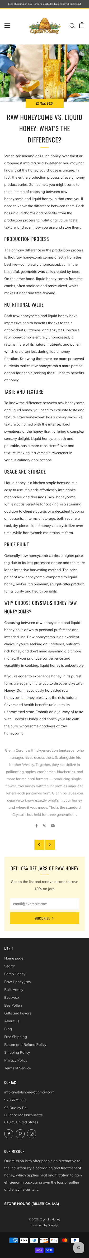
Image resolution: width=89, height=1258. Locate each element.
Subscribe (42, 918)
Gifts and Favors (17, 1013)
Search (9, 966)
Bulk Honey (13, 989)
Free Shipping (15, 1036)
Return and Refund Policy (25, 1044)
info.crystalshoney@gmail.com (29, 1092)
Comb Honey (14, 974)
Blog (8, 1029)
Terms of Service (17, 1068)
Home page (13, 958)
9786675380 (15, 1100)
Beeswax (11, 997)
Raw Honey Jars (17, 981)
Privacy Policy (15, 1060)
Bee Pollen (13, 1005)
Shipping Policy (17, 1052)
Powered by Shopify (45, 1225)
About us (11, 1021)
